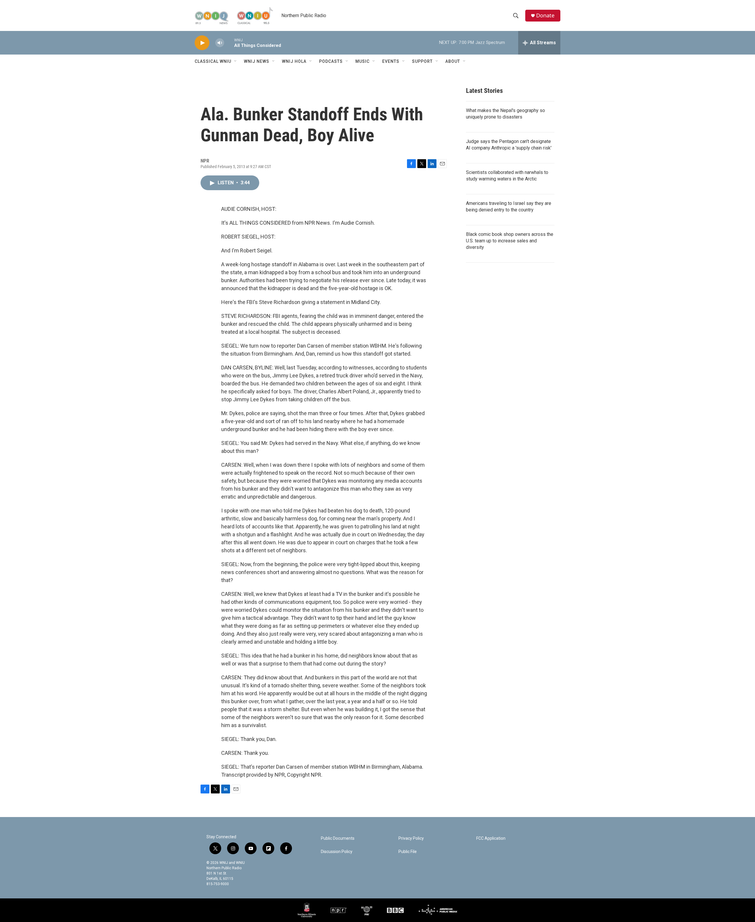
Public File (407, 851)
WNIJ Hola (294, 61)
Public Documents (337, 838)
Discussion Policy (336, 851)
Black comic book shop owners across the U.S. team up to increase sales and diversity (509, 240)
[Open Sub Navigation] (235, 61)
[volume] (220, 43)
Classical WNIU (213, 61)
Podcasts (331, 61)
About (452, 61)
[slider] (229, 43)
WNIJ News (256, 61)
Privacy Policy (411, 838)
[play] (202, 43)
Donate (545, 15)
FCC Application (490, 838)
